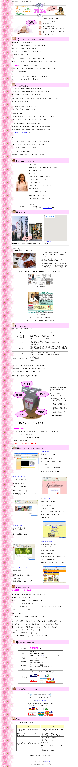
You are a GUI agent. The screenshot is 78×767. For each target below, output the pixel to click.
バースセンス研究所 (47, 541)
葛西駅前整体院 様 (18, 525)
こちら (41, 764)
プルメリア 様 (46, 498)
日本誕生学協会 (47, 208)
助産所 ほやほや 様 (19, 476)
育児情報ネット (48, 761)
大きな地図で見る (48, 241)
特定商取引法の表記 (46, 655)
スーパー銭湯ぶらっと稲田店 (21, 567)
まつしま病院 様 (46, 451)
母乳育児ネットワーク (21, 132)
